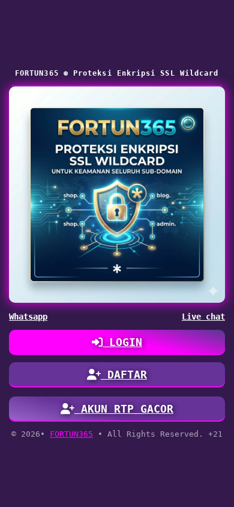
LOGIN (122, 342)
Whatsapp (28, 316)
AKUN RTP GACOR (123, 408)
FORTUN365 (71, 434)
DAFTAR (124, 374)
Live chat (203, 316)
